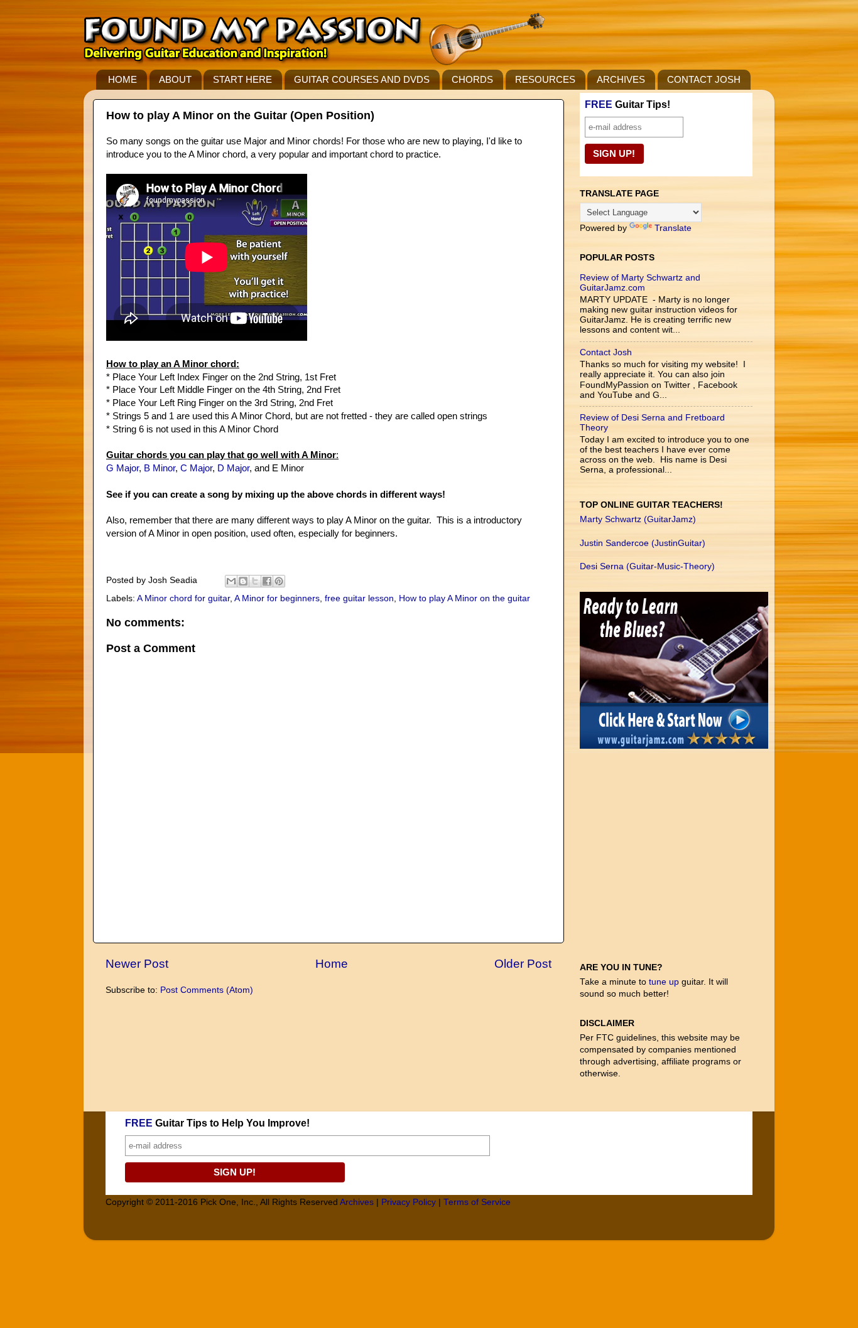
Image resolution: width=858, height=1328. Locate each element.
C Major (196, 468)
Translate (673, 228)
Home (331, 963)
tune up (664, 982)
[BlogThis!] (243, 581)
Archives (357, 1202)
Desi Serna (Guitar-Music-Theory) (647, 566)
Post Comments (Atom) (206, 990)
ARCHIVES (621, 79)
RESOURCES (545, 79)
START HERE (242, 79)
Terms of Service (477, 1202)
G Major (122, 468)
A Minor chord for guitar (183, 598)
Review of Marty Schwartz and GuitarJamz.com (640, 282)
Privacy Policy (408, 1202)
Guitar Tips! (627, 104)
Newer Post (137, 963)
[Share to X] (255, 581)
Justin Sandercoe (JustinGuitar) (642, 543)
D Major (233, 468)
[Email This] (231, 581)
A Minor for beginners (277, 598)
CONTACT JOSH (704, 79)
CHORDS (472, 79)
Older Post (522, 963)
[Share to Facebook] (267, 581)
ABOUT (175, 79)
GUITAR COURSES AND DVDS (362, 79)
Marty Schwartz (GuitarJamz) (638, 519)
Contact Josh (606, 352)
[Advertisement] (674, 861)
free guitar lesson (359, 598)
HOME (122, 79)
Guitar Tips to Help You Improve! (217, 1123)
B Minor (159, 468)
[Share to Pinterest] (279, 581)
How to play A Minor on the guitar (464, 598)
